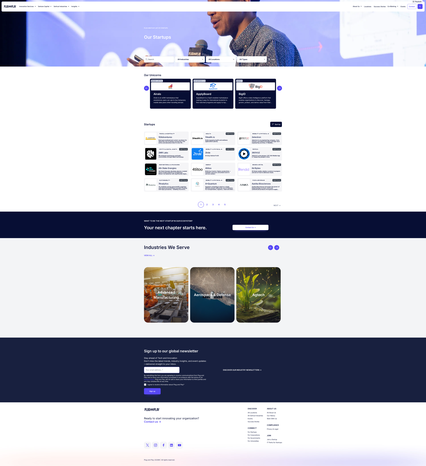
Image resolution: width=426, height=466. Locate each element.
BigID (242, 94)
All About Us (271, 413)
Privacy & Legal (272, 429)
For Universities (253, 441)
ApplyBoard (203, 94)
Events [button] (403, 6)
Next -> (277, 205)
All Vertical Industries (255, 416)
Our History (271, 416)
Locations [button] (367, 6)
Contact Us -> (250, 227)
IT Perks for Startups (274, 442)
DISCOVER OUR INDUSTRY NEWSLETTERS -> (242, 370)
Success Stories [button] (380, 6)
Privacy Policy (149, 379)
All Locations (252, 413)
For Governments (254, 438)
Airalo (157, 94)
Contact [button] (412, 6)
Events (250, 419)
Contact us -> (152, 421)
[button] (417, 2)
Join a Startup (272, 439)
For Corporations (254, 435)
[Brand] (171, 409)
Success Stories (253, 422)
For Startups (252, 432)
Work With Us (272, 419)
